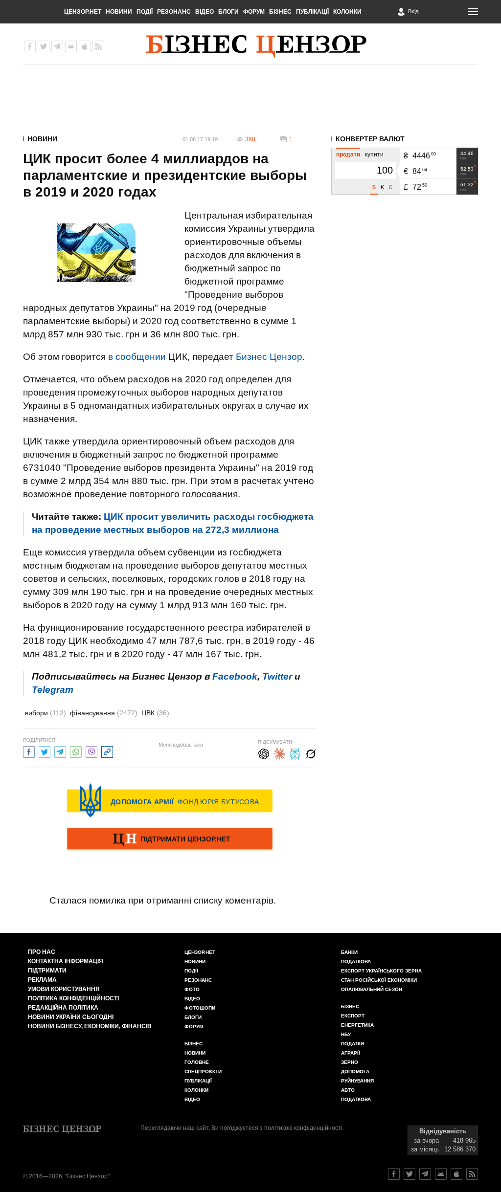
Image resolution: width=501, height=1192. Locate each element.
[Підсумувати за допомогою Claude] (279, 753)
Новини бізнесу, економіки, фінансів (90, 1026)
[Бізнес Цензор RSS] (98, 46)
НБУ (346, 1034)
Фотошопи (199, 1008)
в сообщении (137, 357)
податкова (356, 1099)
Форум (254, 11)
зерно (349, 1062)
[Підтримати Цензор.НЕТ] (170, 839)
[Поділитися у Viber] (91, 751)
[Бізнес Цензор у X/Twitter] (43, 46)
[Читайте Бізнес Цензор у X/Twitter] (409, 1174)
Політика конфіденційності (73, 998)
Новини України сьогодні (71, 1017)
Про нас (41, 952)
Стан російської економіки (379, 980)
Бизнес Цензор (269, 357)
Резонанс (174, 11)
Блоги (228, 11)
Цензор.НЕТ (82, 11)
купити (374, 154)
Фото (192, 989)
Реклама (42, 979)
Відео (204, 11)
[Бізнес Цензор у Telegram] (57, 46)
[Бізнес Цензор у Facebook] (30, 46)
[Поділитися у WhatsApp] (76, 751)
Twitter (277, 676)
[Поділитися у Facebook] (29, 751)
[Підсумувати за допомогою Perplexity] (295, 753)
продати (348, 154)
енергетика (357, 1025)
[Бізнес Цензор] (256, 46)
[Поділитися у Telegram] (60, 751)
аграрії (350, 1053)
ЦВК (155, 713)
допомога (355, 1071)
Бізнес (280, 11)
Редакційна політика (63, 1007)
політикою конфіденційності (303, 1128)
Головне (196, 1062)
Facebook (234, 676)
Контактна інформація (65, 961)
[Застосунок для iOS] (85, 46)
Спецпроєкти (203, 1071)
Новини (119, 11)
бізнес (350, 1006)
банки (349, 952)
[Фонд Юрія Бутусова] (170, 800)
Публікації (312, 11)
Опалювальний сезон (371, 989)
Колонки (347, 11)
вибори (45, 713)
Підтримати (47, 970)
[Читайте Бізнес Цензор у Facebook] (394, 1174)
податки (352, 1043)
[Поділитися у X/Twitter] (44, 751)
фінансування (103, 713)
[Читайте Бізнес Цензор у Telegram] (425, 1174)
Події (145, 11)
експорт (352, 1015)
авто (348, 1090)
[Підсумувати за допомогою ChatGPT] (264, 753)
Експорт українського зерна (381, 970)
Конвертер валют (370, 139)
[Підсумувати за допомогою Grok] (311, 753)
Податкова (356, 961)
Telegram (52, 689)
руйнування (357, 1080)
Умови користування (64, 989)
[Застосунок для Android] (71, 46)
